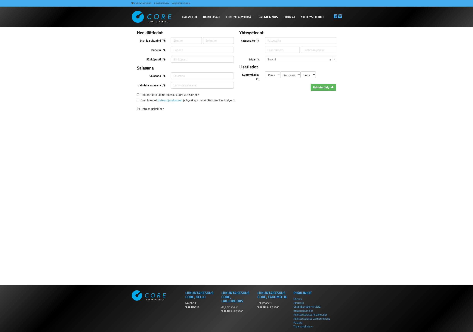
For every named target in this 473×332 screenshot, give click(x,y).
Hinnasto (298, 303)
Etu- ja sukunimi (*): (153, 40)
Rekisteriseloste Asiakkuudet (310, 314)
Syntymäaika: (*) (250, 76)
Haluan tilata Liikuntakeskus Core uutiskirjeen (170, 94)
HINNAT (289, 16)
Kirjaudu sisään (181, 3)
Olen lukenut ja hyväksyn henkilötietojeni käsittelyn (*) (188, 100)
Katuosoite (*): (250, 40)
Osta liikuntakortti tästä (307, 306)
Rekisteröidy (161, 3)
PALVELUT (190, 16)
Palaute (297, 322)
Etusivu (297, 299)
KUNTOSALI (211, 16)
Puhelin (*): (158, 50)
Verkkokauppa (142, 3)
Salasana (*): (157, 76)
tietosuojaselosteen (170, 100)
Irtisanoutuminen (303, 311)
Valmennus (268, 16)
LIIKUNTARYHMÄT (239, 16)
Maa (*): (254, 59)
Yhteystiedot (312, 16)
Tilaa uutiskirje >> (303, 326)
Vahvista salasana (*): (152, 85)
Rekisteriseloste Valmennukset (311, 318)
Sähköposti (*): (156, 59)
